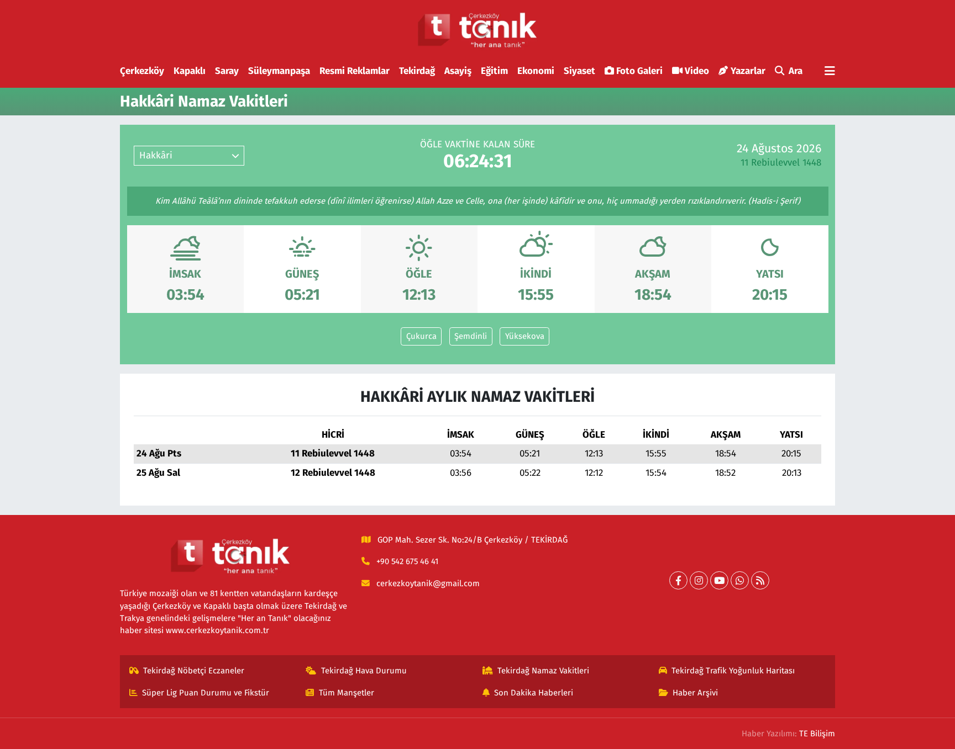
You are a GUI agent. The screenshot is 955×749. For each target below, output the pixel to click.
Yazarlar (748, 71)
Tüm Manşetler (346, 693)
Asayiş (457, 71)
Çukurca (421, 336)
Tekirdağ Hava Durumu (364, 671)
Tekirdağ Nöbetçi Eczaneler (193, 671)
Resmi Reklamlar (354, 71)
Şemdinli (470, 336)
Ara (795, 71)
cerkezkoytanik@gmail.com (428, 583)
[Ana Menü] (830, 71)
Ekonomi (535, 71)
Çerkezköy (142, 71)
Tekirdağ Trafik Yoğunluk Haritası (733, 671)
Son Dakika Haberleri (533, 693)
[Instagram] (699, 580)
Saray (227, 71)
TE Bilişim (817, 734)
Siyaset (579, 71)
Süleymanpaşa (279, 71)
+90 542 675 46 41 (407, 561)
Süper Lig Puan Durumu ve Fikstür (205, 693)
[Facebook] (678, 580)
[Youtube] (719, 580)
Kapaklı (190, 71)
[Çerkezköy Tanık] (477, 30)
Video (697, 71)
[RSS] (760, 580)
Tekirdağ (417, 71)
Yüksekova (524, 336)
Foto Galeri (639, 71)
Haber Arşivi (695, 693)
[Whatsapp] (740, 580)
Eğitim (494, 71)
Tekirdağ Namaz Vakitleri (543, 671)
